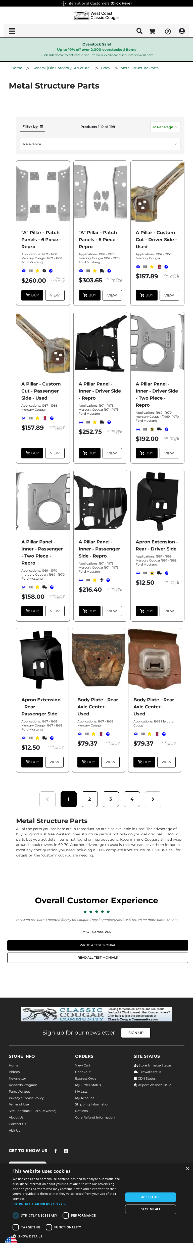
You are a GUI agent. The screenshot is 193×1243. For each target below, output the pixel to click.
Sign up (135, 1033)
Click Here (121, 3)
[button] (69, 799)
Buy (35, 295)
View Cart (82, 1065)
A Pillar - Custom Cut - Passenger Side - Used (41, 391)
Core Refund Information (95, 1117)
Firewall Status (149, 1072)
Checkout (83, 1072)
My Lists (81, 1091)
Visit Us (14, 1130)
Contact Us (17, 1124)
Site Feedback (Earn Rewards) (32, 1111)
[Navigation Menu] (12, 30)
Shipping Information (92, 1104)
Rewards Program (23, 1085)
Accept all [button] (150, 1197)
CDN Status (146, 1078)
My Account (84, 1098)
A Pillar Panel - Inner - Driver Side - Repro (100, 391)
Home (14, 1065)
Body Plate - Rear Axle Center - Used (97, 707)
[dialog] (96, 1203)
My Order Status (88, 1085)
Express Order (86, 1078)
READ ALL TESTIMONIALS (98, 957)
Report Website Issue (154, 1085)
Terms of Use (19, 1104)
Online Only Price (58, 279)
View (55, 295)
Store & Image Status (154, 1065)
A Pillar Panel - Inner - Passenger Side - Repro (99, 549)
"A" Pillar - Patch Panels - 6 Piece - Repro (41, 239)
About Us (16, 1117)
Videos (14, 1072)
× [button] (187, 1169)
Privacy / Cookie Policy (26, 1098)
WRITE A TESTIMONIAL (98, 945)
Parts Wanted (19, 1091)
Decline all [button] (150, 1209)
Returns (81, 1111)
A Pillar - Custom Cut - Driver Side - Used (156, 239)
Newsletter (17, 1078)
